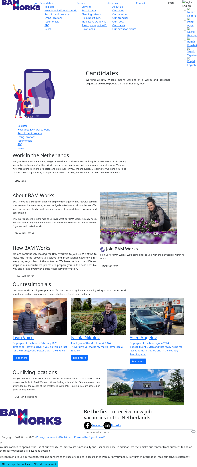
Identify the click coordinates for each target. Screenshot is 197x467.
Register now (110, 265)
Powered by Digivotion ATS (89, 437)
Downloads (88, 29)
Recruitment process (56, 14)
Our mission (119, 14)
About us (112, 3)
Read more (21, 357)
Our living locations (26, 396)
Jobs (37, 3)
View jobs (20, 181)
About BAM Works (25, 233)
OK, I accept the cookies (16, 464)
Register (49, 6)
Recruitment (89, 10)
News (47, 29)
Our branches (120, 18)
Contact (140, 3)
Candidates (46, 3)
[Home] (21, 4)
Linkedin (116, 425)
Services (81, 3)
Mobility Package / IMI (94, 21)
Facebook (97, 425)
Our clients (118, 25)
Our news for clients (124, 29)
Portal (171, 3)
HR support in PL (91, 18)
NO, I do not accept (45, 464)
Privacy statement (46, 437)
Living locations (53, 18)
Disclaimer (65, 437)
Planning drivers (91, 14)
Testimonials (51, 21)
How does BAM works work (60, 10)
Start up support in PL (94, 25)
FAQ (46, 25)
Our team (118, 10)
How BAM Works (24, 276)
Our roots (118, 21)
